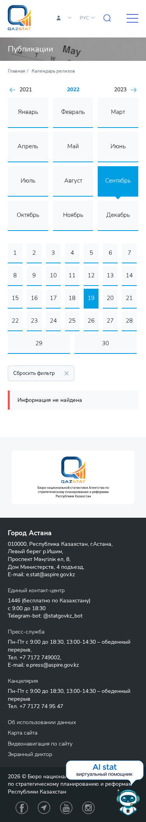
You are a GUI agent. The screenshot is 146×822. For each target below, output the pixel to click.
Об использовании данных (42, 722)
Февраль (73, 112)
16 (34, 298)
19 (91, 298)
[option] (73, 477)
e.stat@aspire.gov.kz (50, 574)
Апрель (28, 146)
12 (91, 275)
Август (73, 181)
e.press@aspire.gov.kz (52, 665)
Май (73, 146)
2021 (25, 89)
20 (110, 298)
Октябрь (28, 215)
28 (129, 321)
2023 (120, 89)
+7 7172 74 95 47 (41, 706)
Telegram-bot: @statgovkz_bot (45, 616)
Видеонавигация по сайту (40, 743)
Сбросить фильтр (34, 373)
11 (72, 275)
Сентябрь (118, 181)
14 (129, 275)
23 (34, 321)
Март (118, 112)
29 (38, 343)
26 (91, 321)
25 (72, 321)
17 (53, 298)
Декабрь (118, 215)
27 (110, 321)
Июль (28, 181)
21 (129, 298)
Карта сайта (22, 733)
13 (110, 275)
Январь (28, 112)
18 (72, 298)
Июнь (118, 146)
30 (105, 343)
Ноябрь (73, 215)
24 (53, 321)
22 (15, 321)
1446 (14, 600)
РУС (84, 18)
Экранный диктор (30, 754)
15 (15, 298)
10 (53, 275)
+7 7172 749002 (39, 657)
